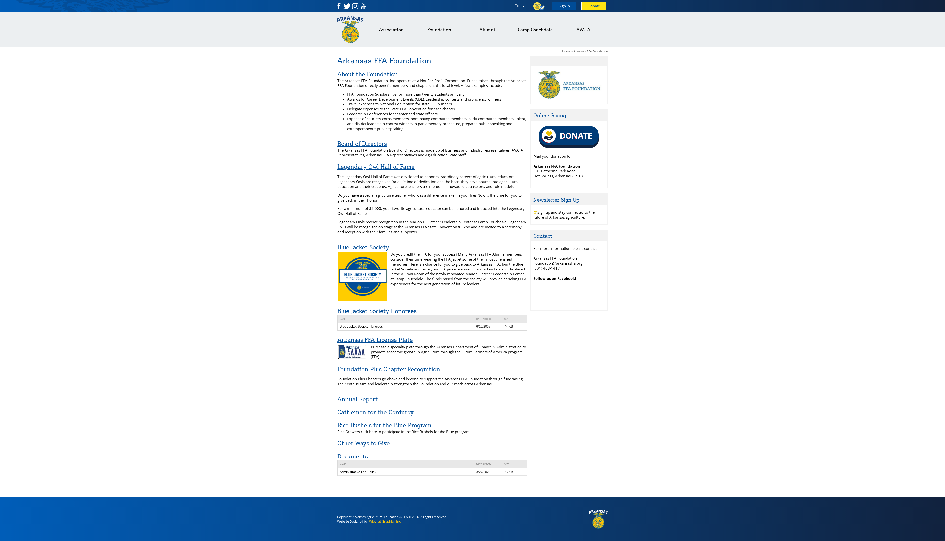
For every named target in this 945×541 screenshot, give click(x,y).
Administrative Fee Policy (358, 472)
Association (391, 30)
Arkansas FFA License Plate (375, 339)
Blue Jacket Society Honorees (361, 326)
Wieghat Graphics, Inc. (385, 521)
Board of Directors (362, 143)
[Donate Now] (569, 146)
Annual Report (357, 399)
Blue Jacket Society (363, 247)
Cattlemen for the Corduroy (375, 412)
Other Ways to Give (363, 443)
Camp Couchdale (535, 30)
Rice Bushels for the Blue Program (384, 425)
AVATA (583, 30)
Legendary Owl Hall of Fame (376, 166)
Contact (521, 5)
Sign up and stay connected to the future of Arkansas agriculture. (564, 215)
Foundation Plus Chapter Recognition (388, 369)
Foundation (439, 30)
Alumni (487, 30)
